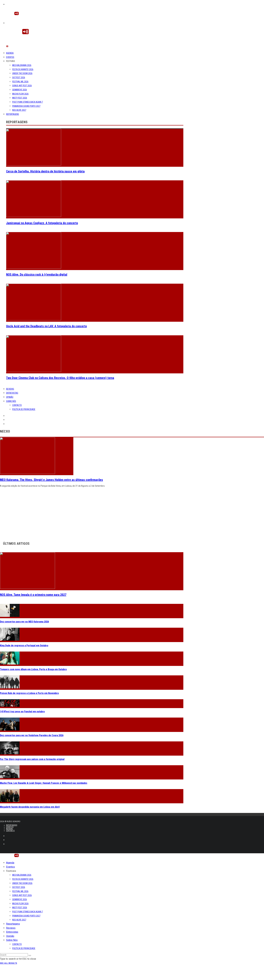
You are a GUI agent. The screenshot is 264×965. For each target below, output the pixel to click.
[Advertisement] (91, 513)
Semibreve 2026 (19, 89)
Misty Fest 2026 (19, 98)
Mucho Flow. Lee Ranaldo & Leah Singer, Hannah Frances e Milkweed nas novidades (43, 783)
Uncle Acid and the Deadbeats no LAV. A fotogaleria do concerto (46, 326)
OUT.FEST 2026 (18, 77)
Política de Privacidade (23, 409)
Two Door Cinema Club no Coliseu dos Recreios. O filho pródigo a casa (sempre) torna (60, 378)
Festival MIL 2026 (20, 81)
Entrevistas (12, 393)
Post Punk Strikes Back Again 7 (27, 102)
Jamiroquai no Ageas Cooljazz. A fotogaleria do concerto (42, 223)
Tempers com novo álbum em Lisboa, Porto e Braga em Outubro (33, 669)
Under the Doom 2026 (22, 73)
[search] (30, 955)
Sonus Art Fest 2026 (22, 85)
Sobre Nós (11, 401)
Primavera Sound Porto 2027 (26, 106)
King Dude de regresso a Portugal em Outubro (24, 645)
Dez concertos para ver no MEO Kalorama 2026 (24, 621)
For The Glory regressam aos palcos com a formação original (32, 759)
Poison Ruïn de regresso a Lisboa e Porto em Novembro (29, 693)
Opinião (9, 397)
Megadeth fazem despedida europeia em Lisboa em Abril (30, 806)
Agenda (10, 53)
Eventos (10, 57)
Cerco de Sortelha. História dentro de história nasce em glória (45, 171)
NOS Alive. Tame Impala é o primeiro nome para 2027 (33, 595)
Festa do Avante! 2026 (22, 69)
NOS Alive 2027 (19, 110)
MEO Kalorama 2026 (21, 65)
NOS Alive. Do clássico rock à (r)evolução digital (36, 274)
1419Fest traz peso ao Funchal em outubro (22, 711)
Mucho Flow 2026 (20, 94)
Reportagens (12, 114)
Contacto (17, 405)
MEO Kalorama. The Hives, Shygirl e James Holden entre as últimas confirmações (51, 480)
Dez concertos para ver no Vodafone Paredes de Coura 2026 (31, 735)
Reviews (10, 389)
